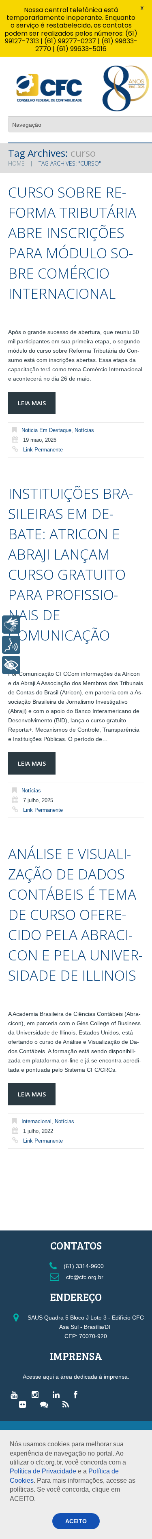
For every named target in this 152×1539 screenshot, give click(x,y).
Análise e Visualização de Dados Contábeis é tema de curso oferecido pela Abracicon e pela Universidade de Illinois (75, 914)
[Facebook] (78, 1394)
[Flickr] (24, 1404)
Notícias (84, 430)
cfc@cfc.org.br (83, 1277)
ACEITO (76, 1521)
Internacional (36, 1121)
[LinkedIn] (58, 1394)
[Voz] (11, 645)
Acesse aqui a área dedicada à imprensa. (76, 1376)
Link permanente (43, 450)
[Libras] (11, 624)
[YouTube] (16, 1394)
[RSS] (67, 1404)
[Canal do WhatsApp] (46, 1404)
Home (16, 163)
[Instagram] (37, 1394)
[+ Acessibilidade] (11, 665)
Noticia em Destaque (46, 430)
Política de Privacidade (43, 1471)
